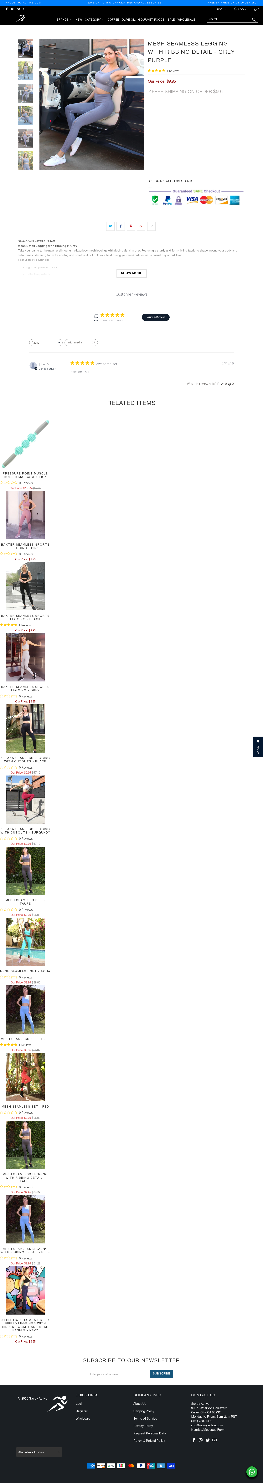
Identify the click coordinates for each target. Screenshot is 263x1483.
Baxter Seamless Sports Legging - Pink (25, 515)
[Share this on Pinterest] (131, 226)
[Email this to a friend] (151, 226)
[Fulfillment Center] (21, 18)
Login (79, 1404)
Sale (171, 20)
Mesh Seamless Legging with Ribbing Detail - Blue (25, 1219)
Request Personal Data (149, 1433)
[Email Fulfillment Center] (24, 9)
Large (185, 110)
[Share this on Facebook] (120, 226)
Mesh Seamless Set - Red (25, 1077)
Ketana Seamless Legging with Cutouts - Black (25, 728)
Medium (170, 110)
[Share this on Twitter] (110, 226)
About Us (139, 1404)
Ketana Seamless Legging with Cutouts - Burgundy (25, 800)
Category (93, 20)
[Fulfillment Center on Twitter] (18, 9)
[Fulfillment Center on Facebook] (6, 9)
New (79, 20)
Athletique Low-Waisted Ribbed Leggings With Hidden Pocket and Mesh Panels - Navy (25, 1290)
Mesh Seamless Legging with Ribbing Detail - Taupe (25, 1145)
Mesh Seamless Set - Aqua (25, 942)
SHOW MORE (131, 273)
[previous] (45, 104)
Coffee (113, 20)
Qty (150, 120)
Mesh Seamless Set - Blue (25, 1009)
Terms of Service (145, 1418)
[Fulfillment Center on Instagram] (12, 9)
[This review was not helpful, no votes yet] (229, 384)
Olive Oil (129, 20)
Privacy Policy (143, 1426)
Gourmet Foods (151, 20)
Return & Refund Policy (149, 1441)
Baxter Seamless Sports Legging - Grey (25, 657)
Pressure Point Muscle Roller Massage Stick (25, 444)
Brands (63, 20)
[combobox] (46, 342)
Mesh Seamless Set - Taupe (25, 871)
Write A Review (156, 317)
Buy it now (197, 150)
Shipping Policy (143, 1411)
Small (154, 110)
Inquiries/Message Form (207, 1430)
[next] (138, 104)
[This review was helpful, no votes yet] (222, 384)
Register (81, 1411)
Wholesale (186, 20)
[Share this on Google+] (141, 226)
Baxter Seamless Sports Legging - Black (25, 586)
